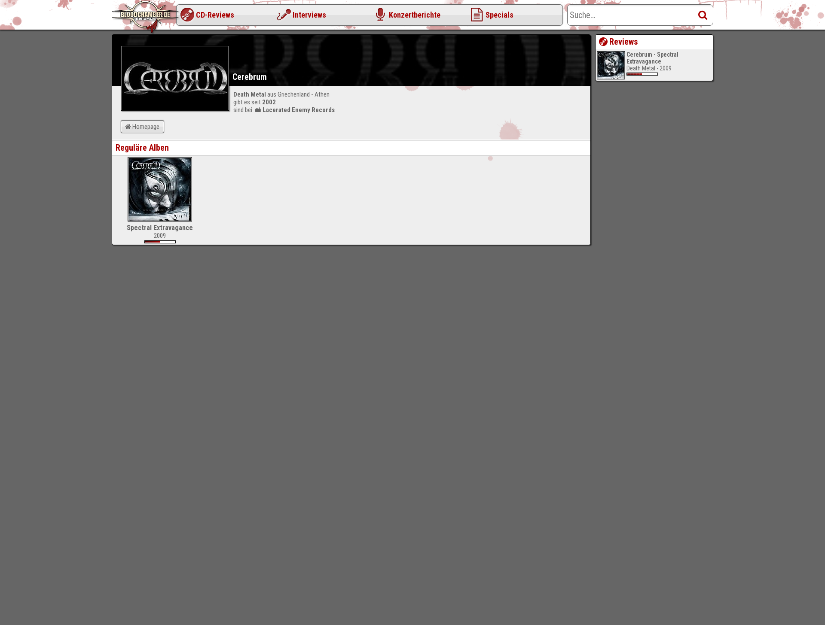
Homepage (145, 126)
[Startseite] (146, 17)
